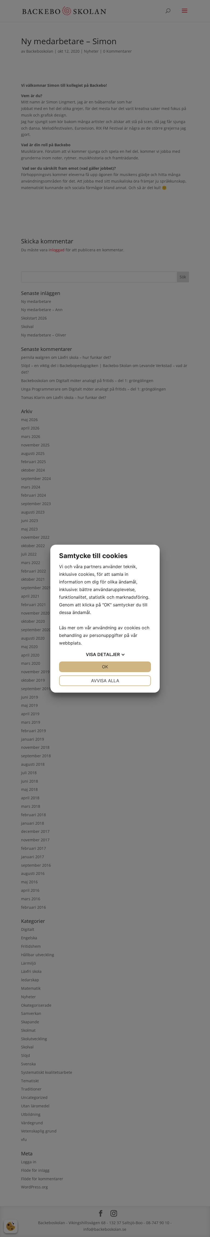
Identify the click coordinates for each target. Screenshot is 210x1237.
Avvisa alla (105, 680)
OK (105, 666)
